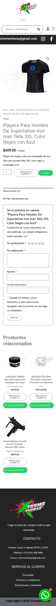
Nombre (12, 272)
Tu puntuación (16, 243)
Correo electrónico (17, 285)
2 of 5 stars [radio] (32, 243)
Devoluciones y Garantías (28, 585)
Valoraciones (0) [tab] (11, 191)
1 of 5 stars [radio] (29, 243)
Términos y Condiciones (28, 580)
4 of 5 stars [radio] (39, 243)
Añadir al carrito (26, 173)
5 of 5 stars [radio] (42, 243)
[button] (48, 58)
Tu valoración (16, 250)
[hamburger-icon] (22, 20)
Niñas (12, 110)
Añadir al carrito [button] (15, 397)
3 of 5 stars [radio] (36, 243)
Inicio (5, 110)
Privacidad (28, 575)
